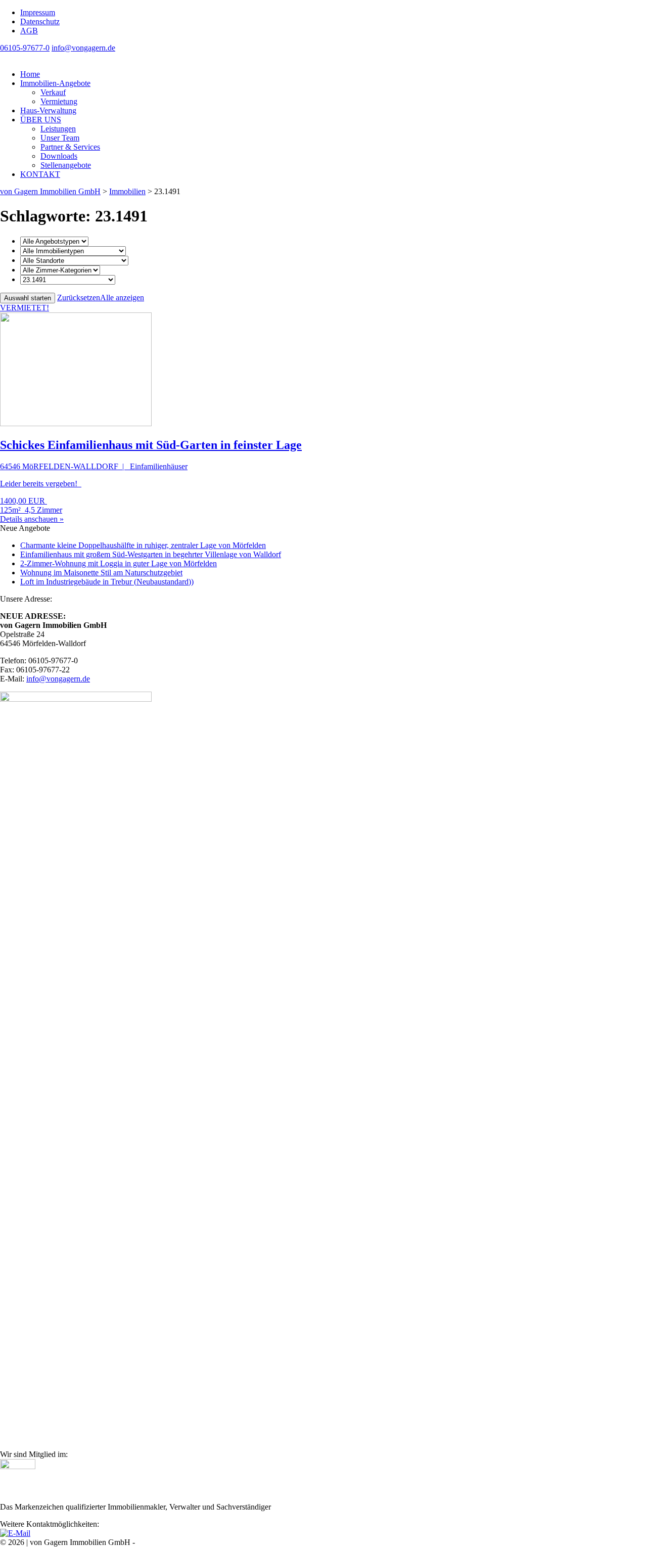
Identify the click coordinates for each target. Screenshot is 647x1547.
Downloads (58, 156)
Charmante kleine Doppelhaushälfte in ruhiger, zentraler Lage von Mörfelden (143, 545)
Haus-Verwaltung (48, 110)
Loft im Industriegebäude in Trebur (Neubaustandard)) (107, 581)
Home (30, 74)
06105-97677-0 (25, 47)
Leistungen (58, 128)
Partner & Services (70, 147)
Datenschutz (40, 21)
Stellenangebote (65, 165)
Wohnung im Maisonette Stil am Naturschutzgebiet (101, 572)
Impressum (37, 12)
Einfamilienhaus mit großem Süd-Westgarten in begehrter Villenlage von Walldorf (150, 554)
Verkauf (53, 92)
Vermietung (58, 101)
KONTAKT (40, 174)
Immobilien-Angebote (55, 83)
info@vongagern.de (83, 47)
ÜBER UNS (40, 119)
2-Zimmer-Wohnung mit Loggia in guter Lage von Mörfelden (118, 563)
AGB (29, 30)
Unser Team (59, 137)
